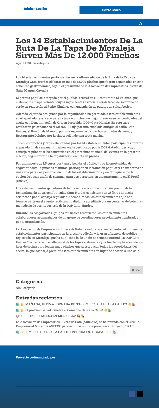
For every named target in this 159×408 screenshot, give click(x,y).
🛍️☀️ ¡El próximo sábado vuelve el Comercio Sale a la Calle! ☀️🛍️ (63, 310)
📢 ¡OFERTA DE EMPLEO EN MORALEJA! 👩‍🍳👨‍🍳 (50, 316)
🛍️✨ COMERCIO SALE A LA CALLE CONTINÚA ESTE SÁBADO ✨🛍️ (66, 332)
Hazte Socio (111, 10)
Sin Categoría (25, 288)
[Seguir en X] (140, 394)
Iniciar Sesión (35, 8)
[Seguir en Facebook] (132, 394)
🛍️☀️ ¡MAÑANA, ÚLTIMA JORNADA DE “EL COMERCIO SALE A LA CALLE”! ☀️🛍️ (75, 304)
